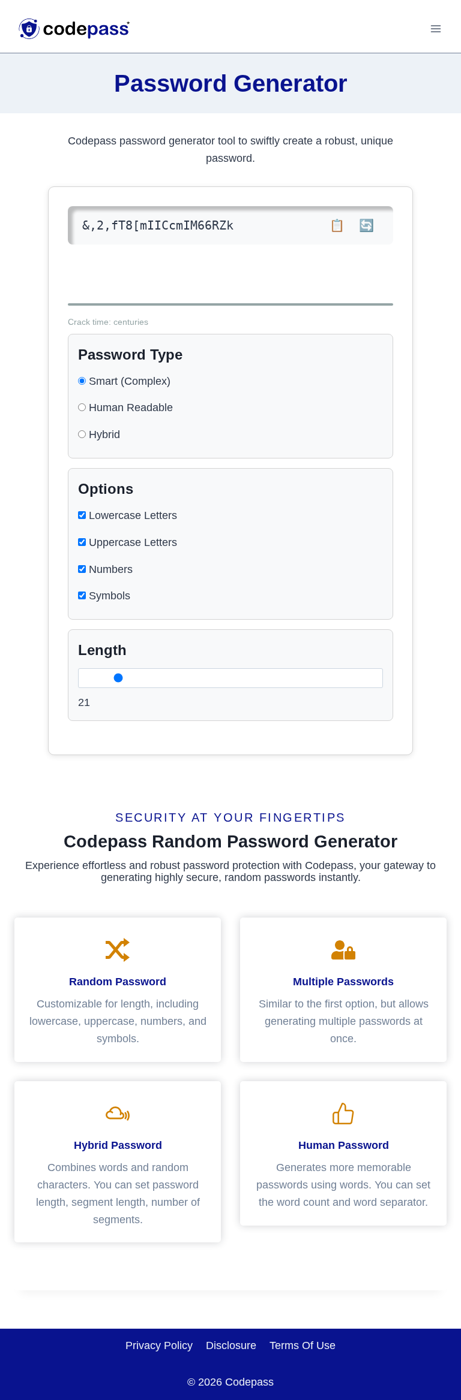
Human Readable (129, 408)
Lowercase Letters (131, 515)
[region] (230, 1345)
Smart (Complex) (128, 381)
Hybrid (103, 434)
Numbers (109, 569)
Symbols (108, 596)
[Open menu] (435, 28)
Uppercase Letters (131, 542)
